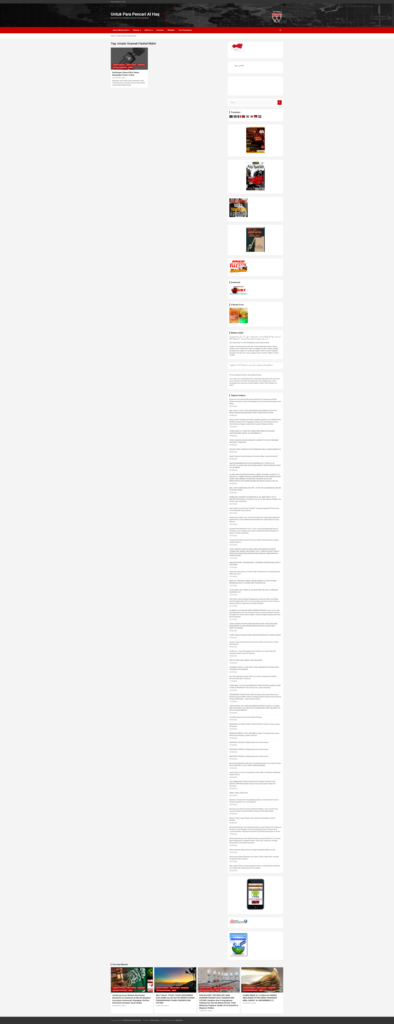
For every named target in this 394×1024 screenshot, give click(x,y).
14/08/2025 (160, 1005)
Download (159, 30)
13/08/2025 (203, 1010)
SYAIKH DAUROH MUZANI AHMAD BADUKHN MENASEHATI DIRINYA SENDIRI (255, 635)
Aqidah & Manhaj (119, 65)
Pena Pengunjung (185, 30)
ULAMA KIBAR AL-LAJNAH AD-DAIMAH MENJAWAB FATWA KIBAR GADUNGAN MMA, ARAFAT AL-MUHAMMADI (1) (260, 997)
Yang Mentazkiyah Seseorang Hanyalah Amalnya (245, 717)
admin (123, 78)
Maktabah (171, 30)
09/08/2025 (247, 1003)
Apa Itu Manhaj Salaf (120, 30)
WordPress (179, 1020)
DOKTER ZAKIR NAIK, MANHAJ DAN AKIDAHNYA (245, 660)
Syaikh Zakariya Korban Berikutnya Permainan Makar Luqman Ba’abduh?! (253, 456)
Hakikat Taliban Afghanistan (238, 793)
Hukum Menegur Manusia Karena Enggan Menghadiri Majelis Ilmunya (252, 850)
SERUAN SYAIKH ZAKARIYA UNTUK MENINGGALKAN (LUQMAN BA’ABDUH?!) (255, 449)
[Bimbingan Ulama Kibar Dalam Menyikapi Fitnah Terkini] (129, 58)
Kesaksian (141, 65)
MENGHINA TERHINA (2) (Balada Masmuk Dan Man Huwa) (248, 749)
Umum (130, 67)
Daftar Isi (148, 30)
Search (280, 102)
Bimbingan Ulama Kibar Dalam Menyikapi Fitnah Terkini (125, 73)
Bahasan (136, 30)
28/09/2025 (116, 1005)
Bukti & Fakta (131, 65)
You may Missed (120, 964)
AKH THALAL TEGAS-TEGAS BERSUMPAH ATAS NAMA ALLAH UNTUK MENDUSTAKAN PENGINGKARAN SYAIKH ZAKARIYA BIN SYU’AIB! (175, 999)
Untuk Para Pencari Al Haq (135, 14)
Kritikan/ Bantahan (120, 67)
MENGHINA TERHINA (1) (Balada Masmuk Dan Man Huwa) (248, 756)
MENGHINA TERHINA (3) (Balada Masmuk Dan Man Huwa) (248, 742)
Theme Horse (154, 1020)
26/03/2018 (116, 78)
